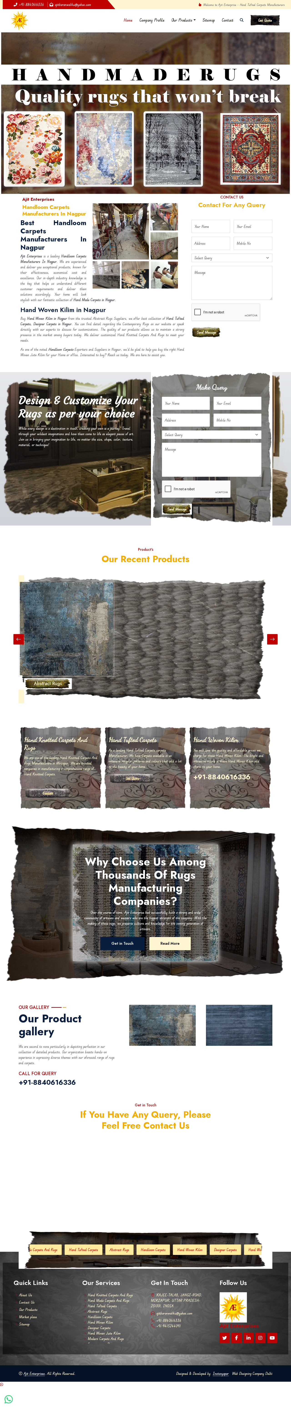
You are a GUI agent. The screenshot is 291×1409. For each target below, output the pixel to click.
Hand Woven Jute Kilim (160, 1210)
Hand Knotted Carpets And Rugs (110, 1255)
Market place (28, 1277)
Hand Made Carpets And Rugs (108, 1261)
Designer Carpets (121, 1210)
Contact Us (27, 1262)
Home (128, 20)
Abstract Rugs (97, 1271)
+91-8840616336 (31, 4)
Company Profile (152, 20)
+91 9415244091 (168, 1286)
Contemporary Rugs (249, 1210)
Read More (170, 903)
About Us (25, 1255)
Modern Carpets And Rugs (207, 1210)
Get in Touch (122, 903)
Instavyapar (221, 1334)
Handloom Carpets (49, 1210)
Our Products (181, 20)
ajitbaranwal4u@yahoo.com (73, 4)
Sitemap (209, 20)
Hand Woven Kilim (85, 1210)
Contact (227, 20)
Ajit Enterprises (34, 1334)
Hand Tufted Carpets (102, 1266)
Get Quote (265, 20)
